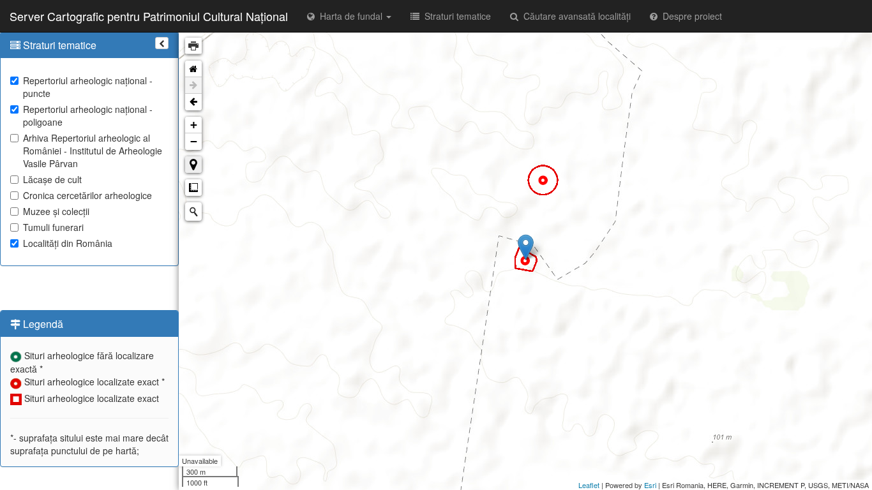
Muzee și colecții (56, 211)
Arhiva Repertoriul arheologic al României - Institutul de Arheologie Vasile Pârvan (92, 150)
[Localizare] (193, 164)
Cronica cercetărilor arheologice (87, 195)
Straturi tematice (455, 16)
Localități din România (67, 243)
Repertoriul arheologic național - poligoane (88, 115)
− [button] (193, 141)
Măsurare (193, 187)
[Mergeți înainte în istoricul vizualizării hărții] (193, 85)
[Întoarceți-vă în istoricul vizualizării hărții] (193, 102)
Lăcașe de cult (52, 179)
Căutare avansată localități (574, 16)
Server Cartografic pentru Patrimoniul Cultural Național (149, 16)
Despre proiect (690, 16)
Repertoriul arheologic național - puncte (88, 87)
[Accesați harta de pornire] (193, 69)
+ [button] (193, 124)
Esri (650, 485)
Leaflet (588, 485)
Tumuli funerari (53, 227)
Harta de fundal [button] (350, 16)
